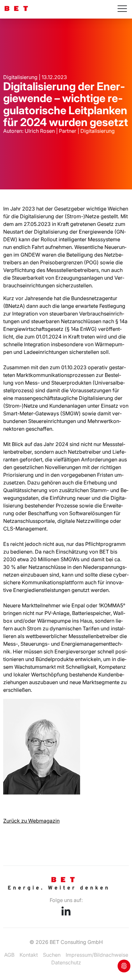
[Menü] (122, 9)
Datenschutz (66, 962)
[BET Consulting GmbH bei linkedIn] (66, 913)
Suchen (52, 955)
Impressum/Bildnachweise (97, 955)
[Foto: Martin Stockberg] (41, 792)
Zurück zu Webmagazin (31, 821)
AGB (9, 955)
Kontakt (29, 955)
